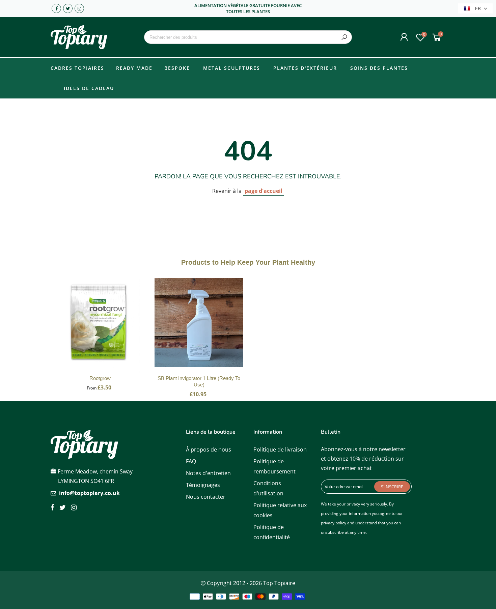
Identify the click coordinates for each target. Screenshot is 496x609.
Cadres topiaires (77, 68)
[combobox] (248, 37)
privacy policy (333, 523)
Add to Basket (100, 329)
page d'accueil (263, 191)
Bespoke (177, 68)
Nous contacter (205, 496)
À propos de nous (208, 449)
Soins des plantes (379, 68)
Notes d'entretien (208, 473)
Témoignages (203, 485)
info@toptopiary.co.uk (89, 493)
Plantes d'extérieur (305, 68)
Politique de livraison (280, 449)
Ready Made (134, 68)
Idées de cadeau (89, 88)
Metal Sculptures (231, 68)
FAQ (191, 461)
